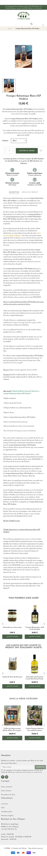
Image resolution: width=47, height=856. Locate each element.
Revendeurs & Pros (8, 795)
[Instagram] (6, 777)
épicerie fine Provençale (11, 205)
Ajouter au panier (27, 150)
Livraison (4, 804)
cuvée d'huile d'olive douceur (18, 422)
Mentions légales (7, 815)
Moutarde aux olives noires (12, 627)
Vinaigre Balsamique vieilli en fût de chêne (34, 628)
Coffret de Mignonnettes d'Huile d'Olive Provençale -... (12, 729)
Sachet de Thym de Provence (12, 677)
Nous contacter (6, 787)
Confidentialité (6, 812)
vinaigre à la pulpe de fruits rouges (24, 322)
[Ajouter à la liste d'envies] (41, 150)
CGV (3, 808)
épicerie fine (12, 111)
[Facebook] (2, 777)
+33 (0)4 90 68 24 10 (9, 829)
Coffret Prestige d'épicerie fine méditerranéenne (35, 729)
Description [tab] (14, 192)
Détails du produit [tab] (30, 192)
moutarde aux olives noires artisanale (21, 426)
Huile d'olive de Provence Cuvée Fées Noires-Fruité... (35, 678)
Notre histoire (6, 791)
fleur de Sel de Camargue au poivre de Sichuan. (20, 431)
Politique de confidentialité (34, 772)
